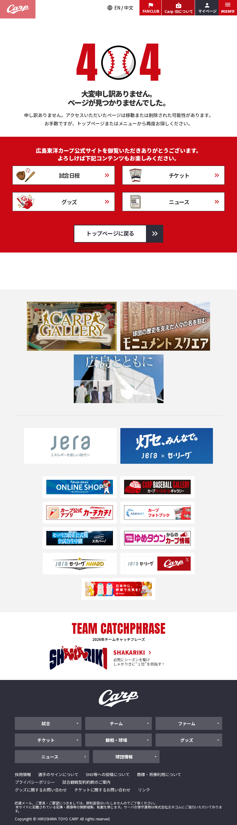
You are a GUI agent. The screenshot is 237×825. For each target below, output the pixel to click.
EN (117, 7)
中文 (128, 7)
